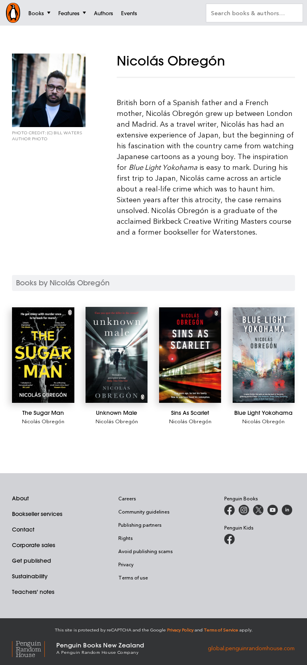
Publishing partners (139, 524)
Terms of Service (221, 629)
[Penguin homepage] (13, 13)
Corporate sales (33, 545)
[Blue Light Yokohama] (264, 355)
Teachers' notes (33, 591)
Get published (31, 560)
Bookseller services (37, 514)
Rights (125, 538)
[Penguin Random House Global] (34, 648)
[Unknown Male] (117, 355)
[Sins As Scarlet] (190, 355)
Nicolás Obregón (43, 421)
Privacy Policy (180, 629)
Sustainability (30, 576)
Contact (23, 529)
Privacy (126, 564)
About (20, 498)
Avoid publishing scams (145, 551)
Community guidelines (143, 511)
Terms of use (133, 577)
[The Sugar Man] (43, 355)
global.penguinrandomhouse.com (251, 647)
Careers (127, 498)
